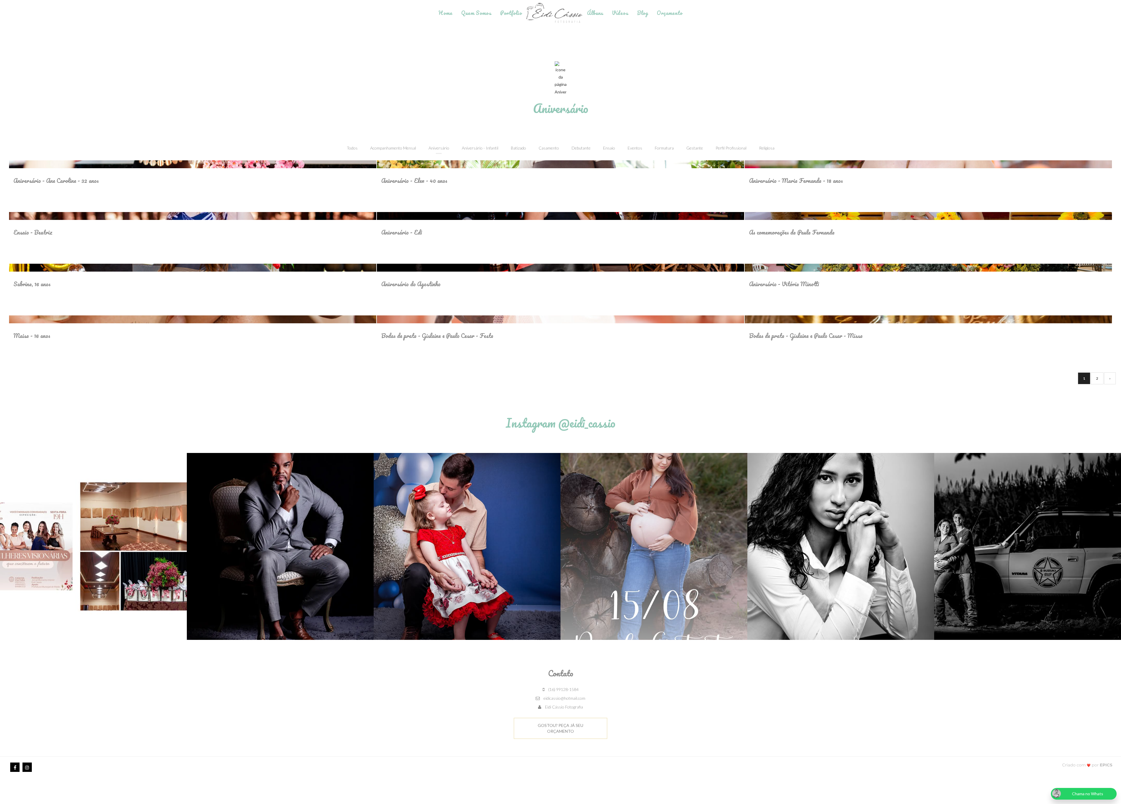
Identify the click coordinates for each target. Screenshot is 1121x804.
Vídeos (620, 13)
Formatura (664, 147)
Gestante (694, 147)
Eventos (635, 147)
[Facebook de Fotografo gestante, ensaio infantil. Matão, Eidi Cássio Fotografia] (15, 767)
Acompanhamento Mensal (393, 147)
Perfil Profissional (731, 147)
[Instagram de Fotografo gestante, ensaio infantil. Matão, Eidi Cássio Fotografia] (27, 767)
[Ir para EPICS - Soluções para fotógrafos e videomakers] (1087, 764)
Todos (352, 147)
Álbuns (595, 13)
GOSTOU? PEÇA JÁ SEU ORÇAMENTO (560, 728)
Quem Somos (476, 13)
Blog (642, 13)
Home (445, 13)
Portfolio (511, 13)
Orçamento (670, 13)
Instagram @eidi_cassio (560, 423)
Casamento (549, 147)
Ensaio (609, 147)
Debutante (581, 147)
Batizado (518, 147)
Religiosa (766, 147)
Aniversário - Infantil (480, 147)
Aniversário (439, 147)
